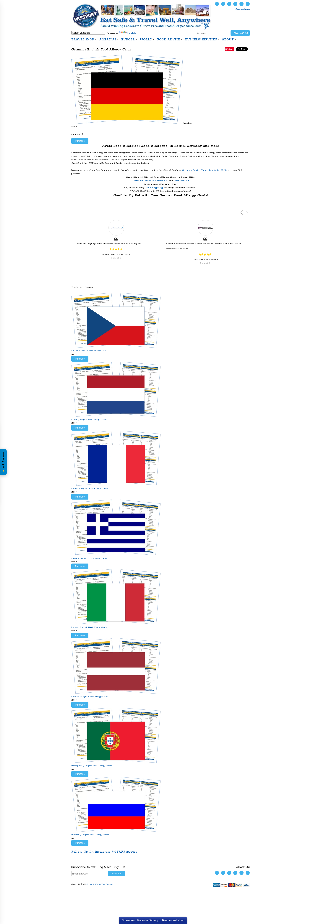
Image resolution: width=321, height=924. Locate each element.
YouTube (229, 4)
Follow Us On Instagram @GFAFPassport (104, 852)
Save (230, 49)
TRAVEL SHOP (82, 40)
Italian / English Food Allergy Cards (89, 627)
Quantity (75, 134)
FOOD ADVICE (168, 40)
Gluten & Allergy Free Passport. (100, 884)
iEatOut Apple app (154, 187)
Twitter (217, 4)
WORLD (146, 40)
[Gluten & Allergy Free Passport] (147, 29)
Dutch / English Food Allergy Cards (89, 419)
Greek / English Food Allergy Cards (89, 558)
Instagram (235, 4)
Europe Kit (149, 180)
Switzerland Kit (181, 180)
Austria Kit (137, 180)
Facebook (223, 4)
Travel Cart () (240, 33)
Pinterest (241, 4)
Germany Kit (161, 180)
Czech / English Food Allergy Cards (89, 350)
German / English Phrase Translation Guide (204, 170)
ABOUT (228, 40)
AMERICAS (107, 40)
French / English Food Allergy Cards (89, 488)
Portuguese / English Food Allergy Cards (91, 765)
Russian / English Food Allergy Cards (90, 834)
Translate (131, 33)
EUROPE (128, 40)
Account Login (243, 9)
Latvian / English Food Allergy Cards (89, 696)
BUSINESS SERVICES (201, 40)
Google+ (248, 4)
